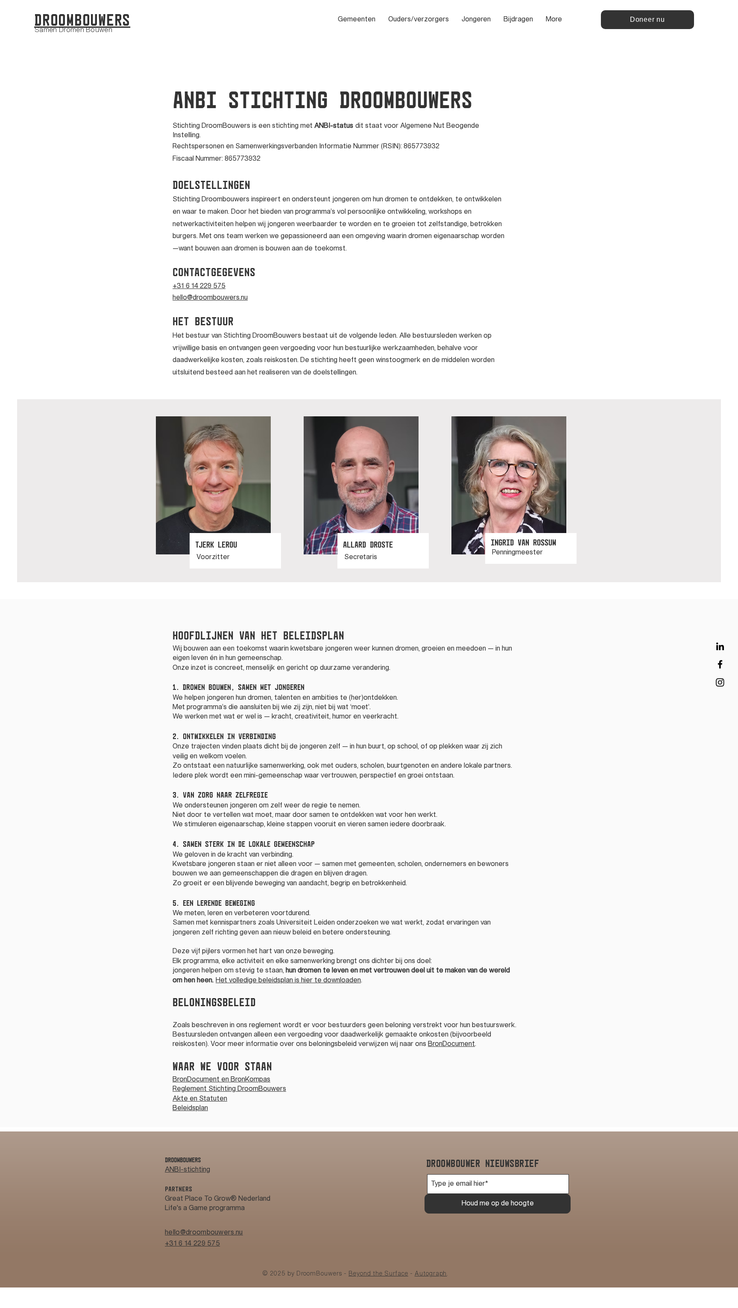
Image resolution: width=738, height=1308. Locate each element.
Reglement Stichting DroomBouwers (229, 1089)
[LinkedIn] (720, 646)
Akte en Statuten (200, 1099)
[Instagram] (720, 682)
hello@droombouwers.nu (204, 1233)
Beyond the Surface (378, 1274)
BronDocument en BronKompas (221, 1080)
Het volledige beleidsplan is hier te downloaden (288, 981)
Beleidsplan (190, 1108)
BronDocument (451, 1044)
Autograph (431, 1274)
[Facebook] (720, 664)
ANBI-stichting (187, 1170)
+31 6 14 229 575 (192, 1244)
